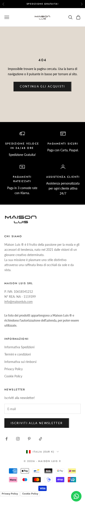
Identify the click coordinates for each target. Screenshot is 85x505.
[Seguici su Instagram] (18, 439)
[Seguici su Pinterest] (29, 439)
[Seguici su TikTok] (40, 439)
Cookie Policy (13, 376)
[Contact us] (76, 496)
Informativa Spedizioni (19, 347)
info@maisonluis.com (18, 301)
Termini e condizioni (17, 354)
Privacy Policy (13, 369)
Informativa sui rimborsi (20, 362)
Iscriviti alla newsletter (37, 423)
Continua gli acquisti (42, 86)
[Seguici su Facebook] (6, 439)
